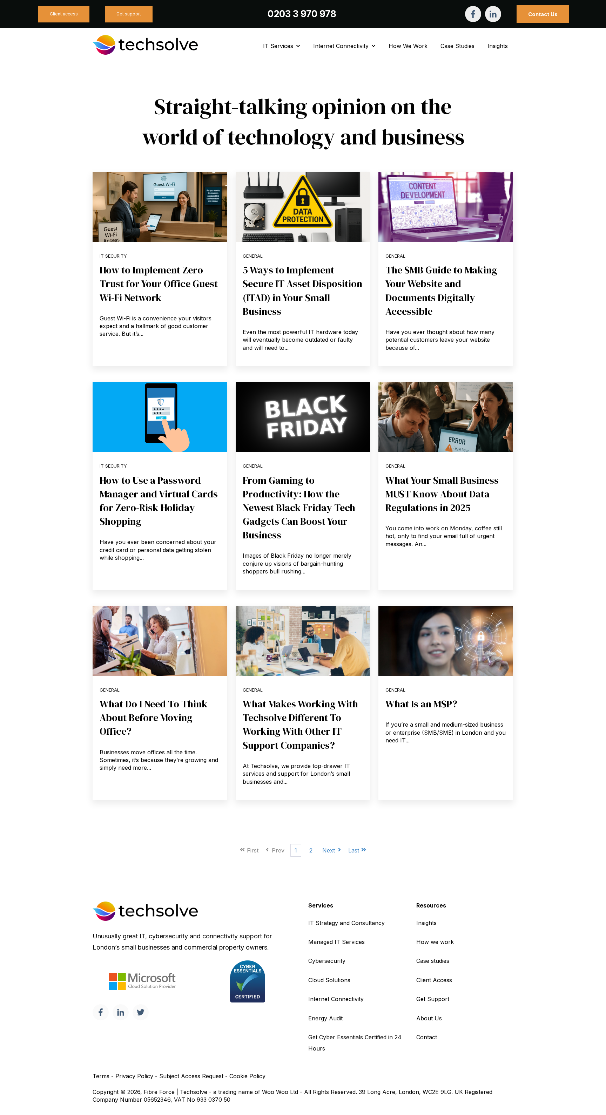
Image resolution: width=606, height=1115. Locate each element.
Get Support (432, 998)
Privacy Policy (134, 1076)
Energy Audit (325, 1018)
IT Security (113, 256)
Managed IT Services (336, 941)
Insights (497, 45)
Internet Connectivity (341, 45)
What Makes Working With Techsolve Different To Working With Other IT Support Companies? (300, 724)
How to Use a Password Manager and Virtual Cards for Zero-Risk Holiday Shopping (159, 501)
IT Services (278, 45)
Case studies (432, 960)
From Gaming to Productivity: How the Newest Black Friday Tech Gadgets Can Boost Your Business (299, 508)
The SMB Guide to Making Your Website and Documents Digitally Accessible (441, 290)
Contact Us (543, 14)
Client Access (434, 980)
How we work (435, 941)
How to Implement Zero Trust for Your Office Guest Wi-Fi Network (159, 283)
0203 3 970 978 (302, 13)
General (253, 256)
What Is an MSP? (421, 704)
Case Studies (457, 45)
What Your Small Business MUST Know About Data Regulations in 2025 (442, 494)
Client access (64, 13)
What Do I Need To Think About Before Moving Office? (154, 717)
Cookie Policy (247, 1076)
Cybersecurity (326, 960)
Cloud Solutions (329, 980)
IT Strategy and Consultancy (346, 922)
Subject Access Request (191, 1076)
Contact (426, 1037)
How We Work (408, 45)
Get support (128, 13)
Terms (101, 1076)
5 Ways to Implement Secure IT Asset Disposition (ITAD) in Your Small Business (302, 290)
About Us (429, 1018)
